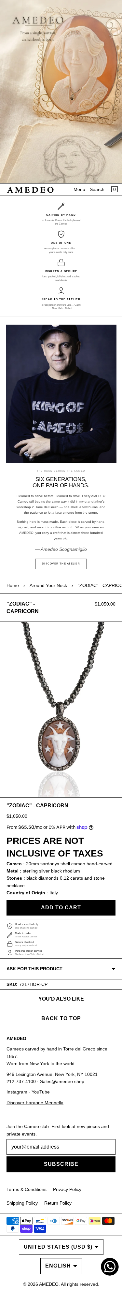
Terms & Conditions (27, 1189)
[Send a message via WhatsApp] (110, 1267)
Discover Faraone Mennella (35, 1102)
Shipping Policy (22, 1203)
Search (97, 189)
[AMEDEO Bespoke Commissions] (61, 91)
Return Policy (58, 1203)
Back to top (61, 1018)
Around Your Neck (48, 585)
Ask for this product (34, 968)
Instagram (17, 1091)
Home (13, 585)
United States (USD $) (58, 1247)
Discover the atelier (61, 563)
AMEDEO (49, 1284)
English (58, 1266)
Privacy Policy (67, 1189)
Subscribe (61, 1164)
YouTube (41, 1091)
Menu (79, 189)
